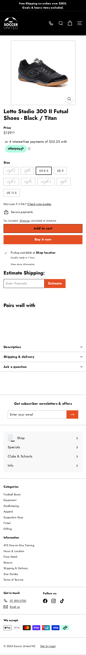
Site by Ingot (48, 646)
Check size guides (39, 204)
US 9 (60, 171)
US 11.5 (11, 193)
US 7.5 (12, 171)
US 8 (28, 171)
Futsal (7, 523)
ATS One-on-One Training (19, 545)
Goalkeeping (11, 506)
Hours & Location (14, 551)
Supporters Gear (13, 517)
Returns (8, 563)
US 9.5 (13, 182)
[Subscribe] (72, 414)
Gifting (8, 529)
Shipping (25, 220)
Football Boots (12, 494)
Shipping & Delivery (16, 568)
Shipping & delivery (19, 356)
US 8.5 (43, 171)
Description (12, 347)
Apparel (8, 511)
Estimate (55, 283)
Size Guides (11, 574)
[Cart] (70, 23)
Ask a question (15, 366)
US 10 (29, 182)
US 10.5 (47, 182)
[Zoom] (69, 99)
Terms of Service (14, 580)
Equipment (10, 500)
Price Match (11, 557)
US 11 (65, 182)
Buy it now (43, 239)
